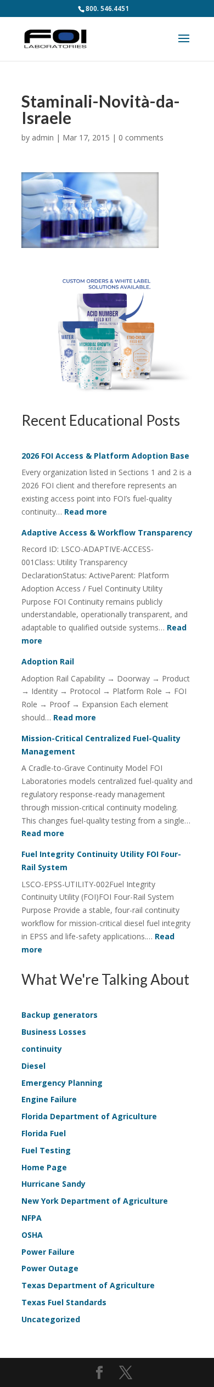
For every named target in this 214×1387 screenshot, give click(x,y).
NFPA (31, 1218)
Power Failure (48, 1252)
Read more (85, 511)
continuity (41, 1049)
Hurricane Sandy (53, 1184)
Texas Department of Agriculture (88, 1285)
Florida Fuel (43, 1133)
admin (43, 137)
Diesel (33, 1066)
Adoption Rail (47, 661)
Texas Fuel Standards (63, 1302)
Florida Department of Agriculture (89, 1116)
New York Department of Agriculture (94, 1201)
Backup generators (59, 1015)
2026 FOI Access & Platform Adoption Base (105, 455)
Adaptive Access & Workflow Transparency (107, 532)
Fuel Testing (46, 1150)
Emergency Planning (62, 1083)
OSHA (32, 1235)
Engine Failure (49, 1099)
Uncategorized (50, 1319)
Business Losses (53, 1032)
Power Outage (49, 1268)
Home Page (44, 1167)
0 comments (141, 137)
